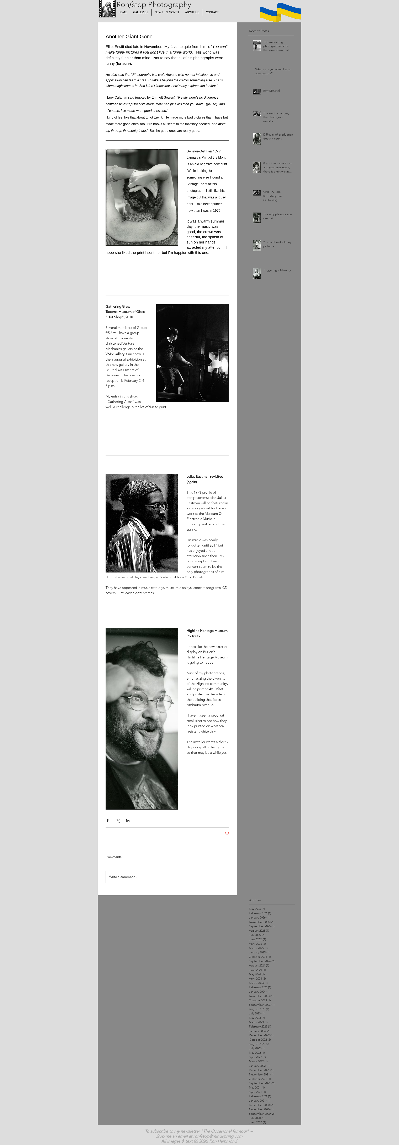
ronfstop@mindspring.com (218, 1136)
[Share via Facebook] (108, 821)
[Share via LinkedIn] (128, 821)
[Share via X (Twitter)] (118, 821)
